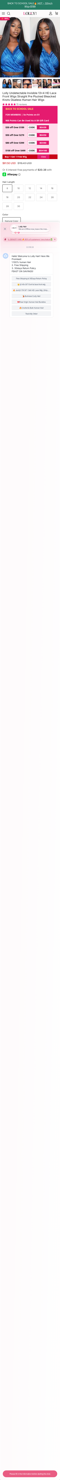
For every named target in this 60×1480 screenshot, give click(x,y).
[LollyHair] (30, 13)
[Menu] (3, 13)
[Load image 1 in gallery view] (30, 47)
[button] (9, 104)
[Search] (10, 13)
